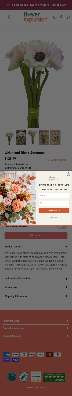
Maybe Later (54, 217)
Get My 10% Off (54, 210)
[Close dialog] (68, 174)
